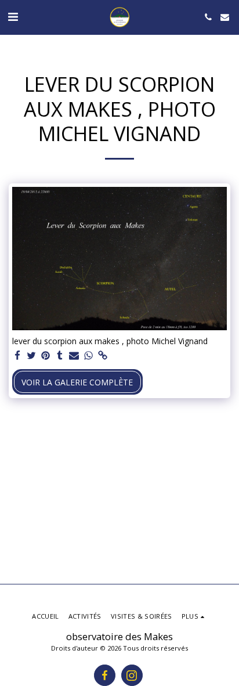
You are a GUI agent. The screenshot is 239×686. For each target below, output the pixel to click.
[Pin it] (46, 356)
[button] (13, 16)
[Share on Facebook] (17, 356)
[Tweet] (32, 356)
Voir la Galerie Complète (77, 382)
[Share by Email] (74, 356)
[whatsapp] (89, 356)
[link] (102, 356)
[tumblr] (60, 356)
